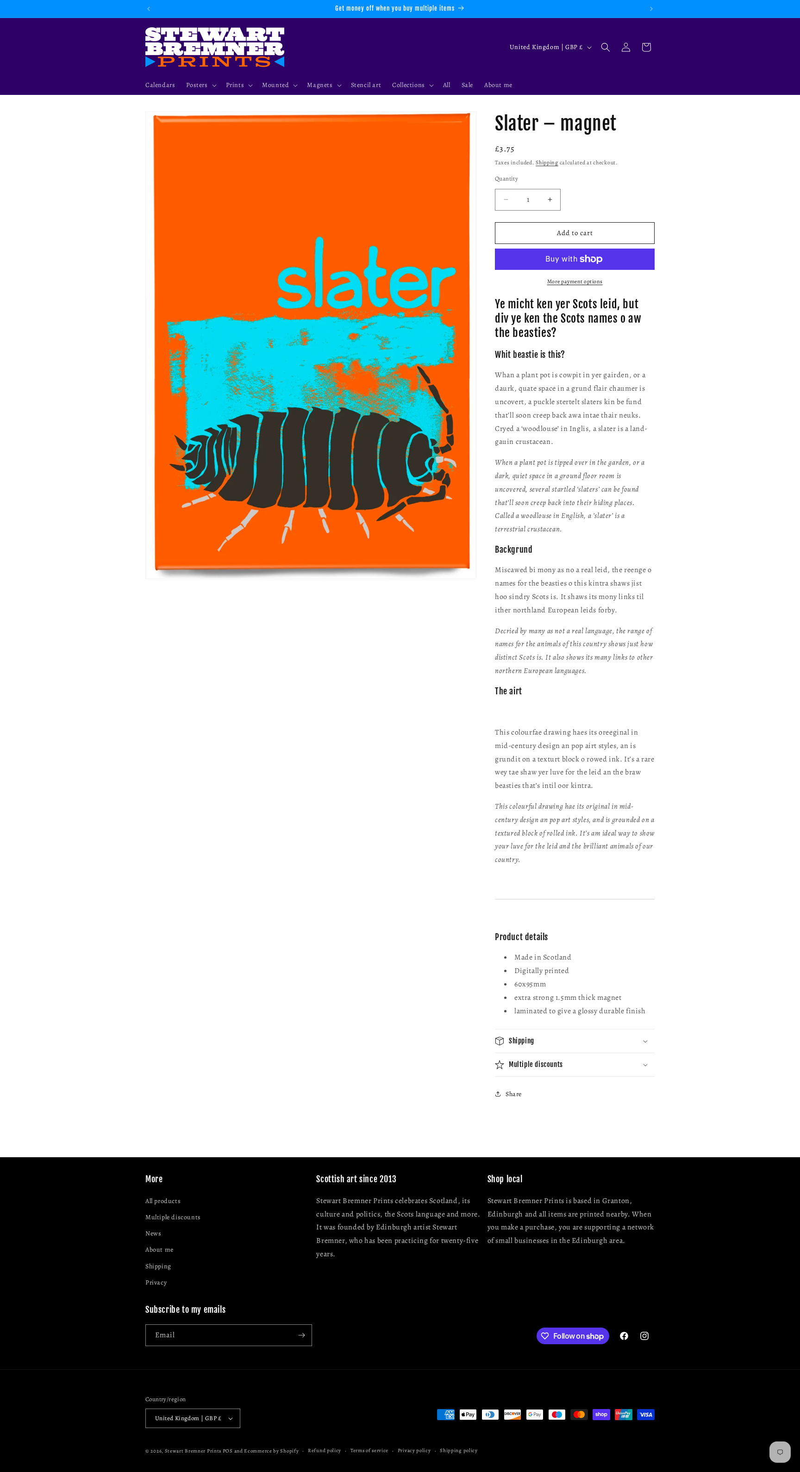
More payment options (575, 281)
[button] (200, 85)
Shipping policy (459, 1450)
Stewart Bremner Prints (193, 1450)
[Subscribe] (301, 1335)
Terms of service (369, 1450)
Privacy (156, 1282)
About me (159, 1249)
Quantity (506, 178)
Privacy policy (414, 1450)
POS (228, 1450)
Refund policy (324, 1450)
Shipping (547, 162)
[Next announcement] (651, 9)
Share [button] (514, 1094)
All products (163, 1201)
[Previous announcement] (148, 9)
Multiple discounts (173, 1217)
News (153, 1233)
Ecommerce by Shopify (271, 1450)
